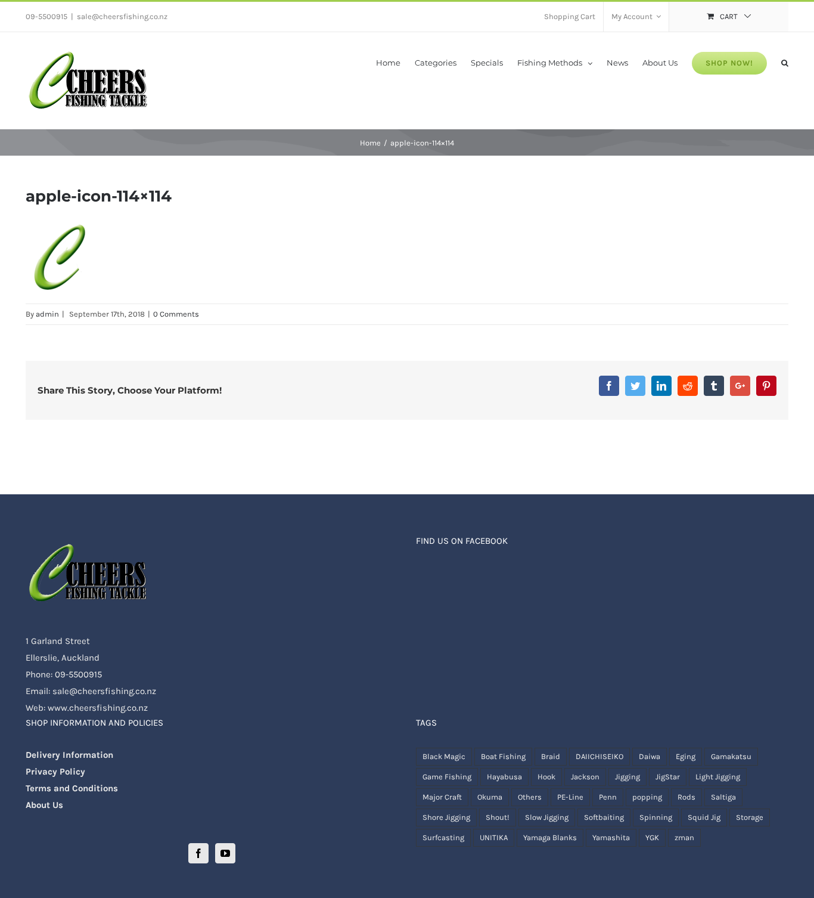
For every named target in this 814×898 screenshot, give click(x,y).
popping (647, 796)
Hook (546, 776)
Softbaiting (604, 817)
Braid (550, 756)
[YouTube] (225, 853)
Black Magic (443, 756)
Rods (686, 796)
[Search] (784, 62)
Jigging (627, 776)
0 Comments (176, 313)
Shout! (497, 817)
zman (684, 837)
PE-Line (570, 796)
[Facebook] (198, 853)
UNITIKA (494, 837)
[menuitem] (569, 17)
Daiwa (649, 756)
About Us (44, 805)
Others (530, 796)
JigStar (667, 776)
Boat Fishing (503, 756)
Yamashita (611, 837)
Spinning (655, 817)
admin (47, 313)
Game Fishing (446, 776)
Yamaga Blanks (550, 837)
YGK (652, 837)
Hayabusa (504, 776)
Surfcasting (443, 837)
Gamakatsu (731, 756)
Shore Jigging (446, 817)
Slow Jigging (546, 817)
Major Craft (442, 796)
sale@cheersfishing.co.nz (122, 16)
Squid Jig (704, 817)
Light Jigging (717, 776)
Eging (685, 756)
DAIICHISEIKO (599, 756)
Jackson (585, 776)
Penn (608, 796)
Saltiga (723, 796)
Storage (749, 817)
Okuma (489, 796)
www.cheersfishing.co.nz (98, 707)
